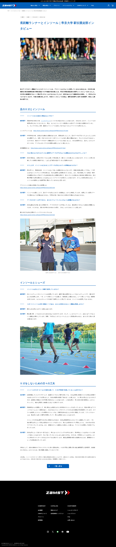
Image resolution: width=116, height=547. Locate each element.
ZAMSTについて (42, 513)
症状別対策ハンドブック (57, 513)
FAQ (92, 5)
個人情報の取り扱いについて (7, 543)
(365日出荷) (60, 1)
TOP (8, 10)
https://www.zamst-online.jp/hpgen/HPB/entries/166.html (37, 187)
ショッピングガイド (73, 510)
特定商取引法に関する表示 (19, 543)
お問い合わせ (71, 520)
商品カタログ (54, 510)
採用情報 (40, 520)
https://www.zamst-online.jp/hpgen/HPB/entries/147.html (48, 148)
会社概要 (40, 510)
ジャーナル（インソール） (15, 10)
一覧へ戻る (58, 466)
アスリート (57, 5)
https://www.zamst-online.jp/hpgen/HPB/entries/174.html (50, 130)
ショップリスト (72, 513)
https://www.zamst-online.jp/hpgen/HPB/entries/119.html (37, 215)
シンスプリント (46, 120)
